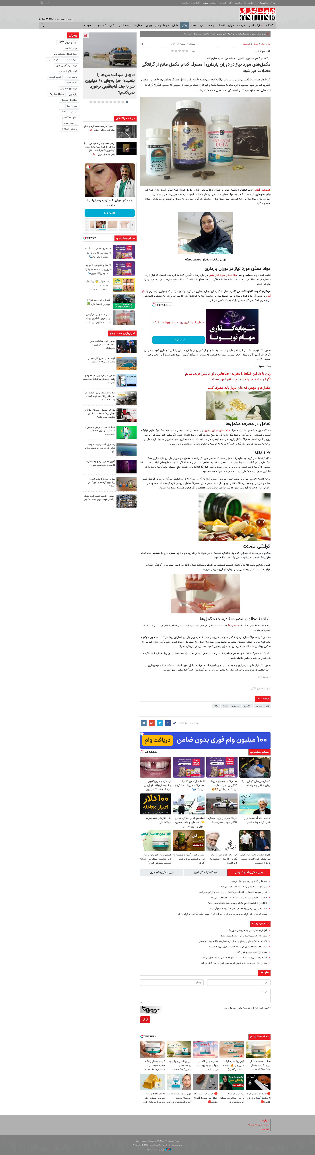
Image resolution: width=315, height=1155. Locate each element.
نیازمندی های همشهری (244, 3)
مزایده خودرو (71, 77)
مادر (216, 706)
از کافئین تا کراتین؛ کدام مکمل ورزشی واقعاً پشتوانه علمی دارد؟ (237, 903)
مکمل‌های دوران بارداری (217, 430)
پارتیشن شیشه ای (69, 112)
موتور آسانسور (71, 48)
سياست (241, 26)
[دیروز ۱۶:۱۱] (126, 449)
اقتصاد (221, 26)
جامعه (211, 26)
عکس (112, 26)
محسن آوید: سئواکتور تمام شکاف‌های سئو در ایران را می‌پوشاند (102, 344)
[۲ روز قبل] (126, 501)
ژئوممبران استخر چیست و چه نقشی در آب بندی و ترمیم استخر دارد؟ (100, 448)
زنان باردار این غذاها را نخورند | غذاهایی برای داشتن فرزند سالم (228, 373)
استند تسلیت (54, 77)
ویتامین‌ (248, 706)
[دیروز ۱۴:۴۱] (126, 148)
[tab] (249, 872)
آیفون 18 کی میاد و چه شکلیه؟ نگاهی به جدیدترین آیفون (100, 463)
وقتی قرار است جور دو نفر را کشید (251, 952)
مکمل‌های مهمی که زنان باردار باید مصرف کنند (239, 388)
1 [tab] (126, 102)
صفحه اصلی (266, 44)
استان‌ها (138, 26)
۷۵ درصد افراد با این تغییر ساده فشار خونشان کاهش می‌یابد (239, 898)
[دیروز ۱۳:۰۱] (126, 131)
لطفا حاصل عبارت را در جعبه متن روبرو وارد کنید (247, 1008)
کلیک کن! (109, 213)
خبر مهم (236, 706)
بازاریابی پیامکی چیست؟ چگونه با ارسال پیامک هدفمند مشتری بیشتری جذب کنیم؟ (100, 413)
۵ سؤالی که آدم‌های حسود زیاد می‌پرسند (248, 881)
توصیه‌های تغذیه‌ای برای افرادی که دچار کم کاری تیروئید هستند (238, 947)
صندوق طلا (72, 106)
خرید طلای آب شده (68, 71)
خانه (268, 26)
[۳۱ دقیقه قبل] (110, 50)
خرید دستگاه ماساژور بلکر (65, 54)
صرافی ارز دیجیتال (69, 100)
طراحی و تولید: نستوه (156, 1149)
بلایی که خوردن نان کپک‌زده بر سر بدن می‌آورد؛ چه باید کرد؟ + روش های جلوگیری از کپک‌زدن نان (222, 914)
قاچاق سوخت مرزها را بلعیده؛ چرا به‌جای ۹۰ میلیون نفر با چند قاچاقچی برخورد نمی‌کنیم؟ (110, 84)
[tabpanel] (110, 65)
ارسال (145, 1019)
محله (193, 26)
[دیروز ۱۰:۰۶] (126, 466)
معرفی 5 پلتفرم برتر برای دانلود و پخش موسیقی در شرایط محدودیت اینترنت (99, 379)
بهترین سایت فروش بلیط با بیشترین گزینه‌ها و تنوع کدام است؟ (101, 482)
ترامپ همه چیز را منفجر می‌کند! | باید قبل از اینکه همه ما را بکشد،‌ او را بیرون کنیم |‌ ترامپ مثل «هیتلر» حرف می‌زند (99, 149)
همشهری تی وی (209, 3)
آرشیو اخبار (254, 26)
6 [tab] (106, 102)
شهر (202, 26)
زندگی (184, 26)
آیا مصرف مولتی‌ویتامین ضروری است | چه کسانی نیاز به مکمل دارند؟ (235, 958)
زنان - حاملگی (262, 706)
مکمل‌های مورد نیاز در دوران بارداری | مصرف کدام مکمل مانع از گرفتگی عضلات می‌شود (206, 68)
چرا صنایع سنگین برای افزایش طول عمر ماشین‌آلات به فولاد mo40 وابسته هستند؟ (99, 396)
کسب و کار (100, 26)
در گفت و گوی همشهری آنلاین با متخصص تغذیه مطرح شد (239, 58)
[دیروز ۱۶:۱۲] (126, 432)
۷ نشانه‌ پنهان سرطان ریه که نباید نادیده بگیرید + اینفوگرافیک (238, 909)
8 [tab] (98, 102)
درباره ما (265, 1120)
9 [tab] (94, 102)
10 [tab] (91, 102)
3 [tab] (118, 102)
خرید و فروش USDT (67, 42)
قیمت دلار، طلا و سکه (258, 1125)
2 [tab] (122, 102)
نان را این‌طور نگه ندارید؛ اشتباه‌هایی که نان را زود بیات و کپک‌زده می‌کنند (233, 892)
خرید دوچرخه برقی (68, 88)
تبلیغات (265, 1129)
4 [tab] (114, 102)
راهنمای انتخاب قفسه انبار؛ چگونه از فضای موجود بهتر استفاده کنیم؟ (99, 497)
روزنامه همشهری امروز (266, 3)
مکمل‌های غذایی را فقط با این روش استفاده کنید (244, 936)
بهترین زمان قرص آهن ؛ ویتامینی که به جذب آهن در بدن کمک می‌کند (234, 963)
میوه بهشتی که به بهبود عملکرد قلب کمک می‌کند (244, 887)
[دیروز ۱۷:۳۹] (126, 346)
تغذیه (225, 706)
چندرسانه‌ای (124, 26)
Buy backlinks (57, 94)
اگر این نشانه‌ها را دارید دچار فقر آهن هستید (240, 379)
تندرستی (246, 44)
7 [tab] (102, 102)
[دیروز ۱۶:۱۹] (126, 380)
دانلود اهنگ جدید (69, 117)
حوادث (87, 26)
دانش (175, 26)
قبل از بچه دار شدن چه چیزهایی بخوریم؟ (248, 930)
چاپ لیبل (73, 94)
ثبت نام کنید (178, 340)
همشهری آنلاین (256, 14)
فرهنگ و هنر (162, 26)
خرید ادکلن (53, 60)
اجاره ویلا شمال (70, 60)
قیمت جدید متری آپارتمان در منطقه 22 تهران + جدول (101, 360)
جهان (231, 26)
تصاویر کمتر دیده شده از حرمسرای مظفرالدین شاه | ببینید (99, 128)
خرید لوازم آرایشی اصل (66, 65)
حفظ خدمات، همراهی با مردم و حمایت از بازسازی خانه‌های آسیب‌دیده (100, 431)
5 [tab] (110, 102)
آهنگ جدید (72, 83)
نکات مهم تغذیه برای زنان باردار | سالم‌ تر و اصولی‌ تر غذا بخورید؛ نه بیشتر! (233, 941)
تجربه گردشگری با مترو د (254, 34)
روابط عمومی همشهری (191, 3)
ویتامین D (233, 625)
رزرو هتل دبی (70, 123)
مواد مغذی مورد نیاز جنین (223, 275)
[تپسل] (154, 305)
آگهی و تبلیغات (226, 3)
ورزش (149, 26)
